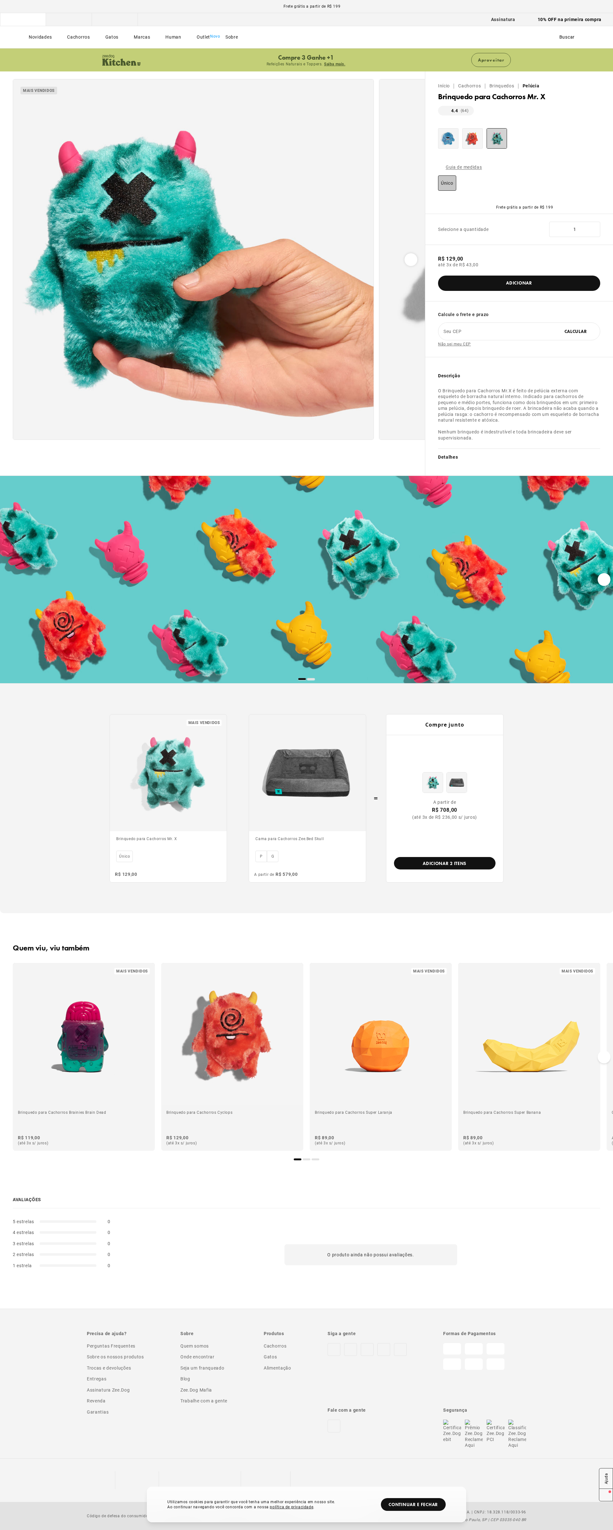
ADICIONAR (519, 283)
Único (447, 183)
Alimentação (277, 1368)
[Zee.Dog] (14, 37)
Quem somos (194, 1346)
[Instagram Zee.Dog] (334, 1349)
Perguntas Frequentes (111, 1346)
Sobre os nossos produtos (115, 1357)
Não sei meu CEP (454, 344)
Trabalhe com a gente (203, 1401)
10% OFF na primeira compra (570, 19)
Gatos (270, 1357)
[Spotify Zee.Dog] (383, 1349)
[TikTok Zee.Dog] (367, 1349)
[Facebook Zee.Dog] (350, 1349)
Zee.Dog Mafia (196, 1390)
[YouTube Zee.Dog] (400, 1349)
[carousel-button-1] (311, 679)
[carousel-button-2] (315, 1159)
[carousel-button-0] (302, 679)
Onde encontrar (197, 1357)
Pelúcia (531, 86)
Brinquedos (501, 86)
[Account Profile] (588, 37)
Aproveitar (491, 60)
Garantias (98, 1412)
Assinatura (503, 19)
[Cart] (599, 37)
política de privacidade (291, 1506)
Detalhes (448, 457)
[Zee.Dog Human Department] (161, 19)
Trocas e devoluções (109, 1368)
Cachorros (469, 86)
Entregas (97, 1379)
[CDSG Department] (115, 19)
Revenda (96, 1401)
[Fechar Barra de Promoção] (603, 59)
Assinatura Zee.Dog (108, 1390)
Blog (185, 1379)
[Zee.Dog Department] (23, 19)
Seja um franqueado (202, 1368)
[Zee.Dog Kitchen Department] (69, 19)
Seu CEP (452, 331)
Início (444, 86)
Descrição (449, 376)
